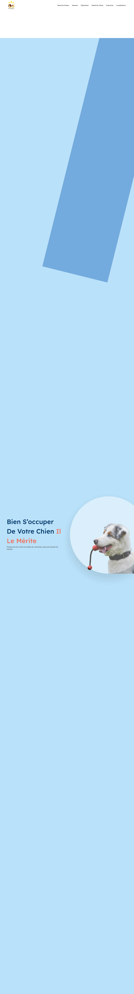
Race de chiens (63, 5)
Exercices (109, 5)
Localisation (121, 5)
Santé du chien (97, 5)
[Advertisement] (67, 24)
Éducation (85, 5)
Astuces (75, 5)
